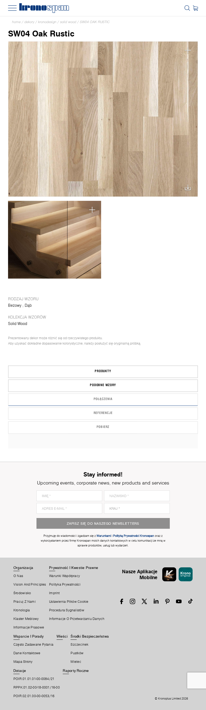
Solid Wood (68, 22)
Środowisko (22, 593)
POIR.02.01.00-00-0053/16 (33, 696)
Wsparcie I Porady (28, 636)
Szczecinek (79, 644)
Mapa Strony (22, 662)
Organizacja (23, 567)
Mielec (76, 662)
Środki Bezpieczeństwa (90, 636)
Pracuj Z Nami (24, 602)
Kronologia (21, 610)
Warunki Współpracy (64, 576)
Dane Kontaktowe (26, 653)
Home (16, 22)
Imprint (54, 593)
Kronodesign (47, 22)
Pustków (77, 653)
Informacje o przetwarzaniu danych (76, 619)
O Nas (18, 576)
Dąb (28, 305)
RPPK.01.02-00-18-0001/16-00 (36, 687)
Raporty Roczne (76, 670)
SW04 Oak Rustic (95, 22)
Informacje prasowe (28, 627)
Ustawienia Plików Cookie (68, 602)
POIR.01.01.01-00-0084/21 (33, 679)
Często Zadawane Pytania (33, 644)
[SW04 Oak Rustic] (103, 119)
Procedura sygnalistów (66, 610)
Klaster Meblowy (26, 619)
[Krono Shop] (195, 8)
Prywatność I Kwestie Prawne (73, 567)
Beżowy (14, 305)
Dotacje (19, 670)
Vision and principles (29, 584)
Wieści (62, 636)
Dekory (29, 22)
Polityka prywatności (64, 584)
